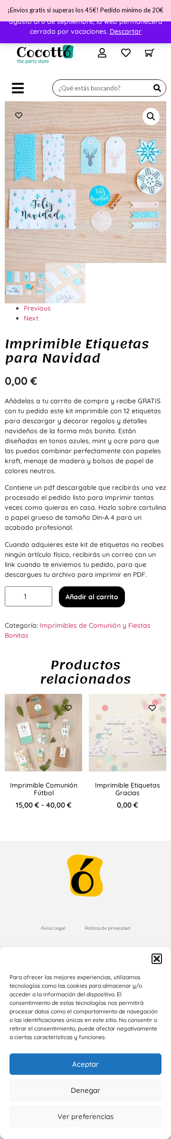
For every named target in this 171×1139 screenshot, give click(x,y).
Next (31, 318)
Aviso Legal (53, 928)
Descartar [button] (126, 31)
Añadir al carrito (92, 597)
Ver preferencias (85, 1116)
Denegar (85, 1090)
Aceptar (85, 1064)
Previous (37, 308)
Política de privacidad (107, 928)
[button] (157, 959)
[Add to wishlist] (18, 115)
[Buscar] (157, 88)
